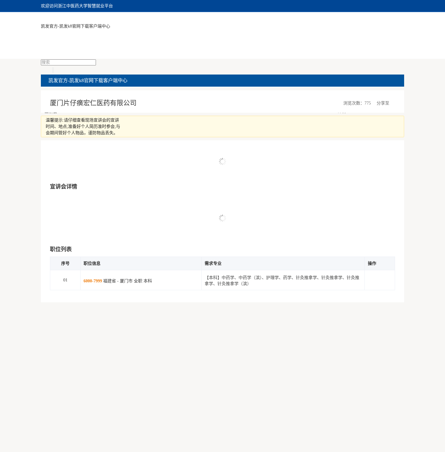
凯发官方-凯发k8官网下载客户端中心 (75, 26)
